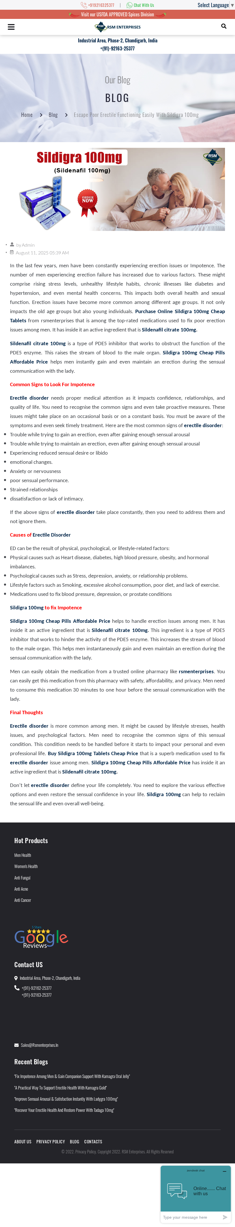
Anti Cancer (22, 900)
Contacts (93, 1141)
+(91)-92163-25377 (117, 48)
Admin (28, 245)
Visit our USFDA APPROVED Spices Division (117, 14)
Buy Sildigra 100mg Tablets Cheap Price (93, 754)
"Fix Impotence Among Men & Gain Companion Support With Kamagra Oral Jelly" (72, 1076)
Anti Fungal (22, 877)
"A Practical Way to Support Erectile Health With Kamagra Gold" (60, 1087)
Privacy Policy (50, 1141)
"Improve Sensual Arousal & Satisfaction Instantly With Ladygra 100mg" (66, 1099)
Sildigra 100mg (27, 608)
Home (27, 114)
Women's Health (26, 866)
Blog (53, 114)
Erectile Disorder (52, 535)
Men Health (22, 855)
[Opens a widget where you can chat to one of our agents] (195, 1194)
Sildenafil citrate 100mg (169, 330)
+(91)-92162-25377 (37, 988)
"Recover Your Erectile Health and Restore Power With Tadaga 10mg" (64, 1110)
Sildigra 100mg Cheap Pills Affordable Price (60, 621)
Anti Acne (21, 889)
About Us (22, 1141)
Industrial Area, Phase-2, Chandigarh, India (117, 40)
